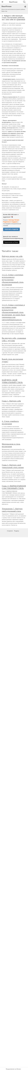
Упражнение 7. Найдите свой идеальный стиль (12, 509)
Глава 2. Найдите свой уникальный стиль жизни (13, 466)
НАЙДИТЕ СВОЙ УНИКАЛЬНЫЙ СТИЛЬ (12, 381)
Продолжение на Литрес (11, 242)
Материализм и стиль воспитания (11, 445)
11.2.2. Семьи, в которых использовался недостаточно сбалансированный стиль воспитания (13, 279)
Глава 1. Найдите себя (11, 401)
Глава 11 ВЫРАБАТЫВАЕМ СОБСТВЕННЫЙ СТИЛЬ (14, 487)
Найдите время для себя (12, 256)
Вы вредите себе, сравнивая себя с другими (14, 339)
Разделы (16, 531)
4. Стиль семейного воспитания (10, 422)
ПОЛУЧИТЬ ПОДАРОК (11, 229)
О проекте (10, 531)
